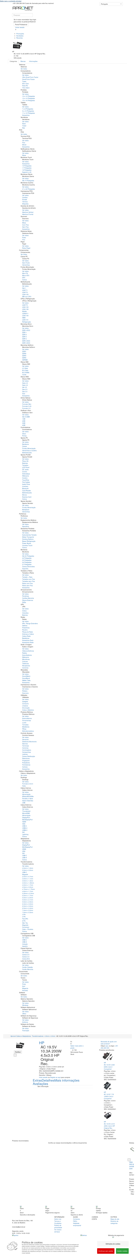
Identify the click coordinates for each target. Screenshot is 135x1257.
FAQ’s (75, 1221)
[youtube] (52, 1235)
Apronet (13, 1036)
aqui (106, 1046)
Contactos (76, 1219)
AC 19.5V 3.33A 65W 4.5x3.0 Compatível (109, 1067)
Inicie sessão (43, 1077)
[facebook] (55, 1235)
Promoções (20, 34)
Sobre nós (57, 1219)
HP (105, 1063)
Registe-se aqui (55, 1077)
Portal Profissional (21, 24)
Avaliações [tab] (40, 1083)
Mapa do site (115, 1219)
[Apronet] (67, 8)
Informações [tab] (33, 61)
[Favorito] (129, 1159)
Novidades (19, 36)
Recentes (19, 38)
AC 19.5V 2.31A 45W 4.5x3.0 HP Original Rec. (109, 1126)
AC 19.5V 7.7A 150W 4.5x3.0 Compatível (109, 1096)
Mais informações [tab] (66, 1080)
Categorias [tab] (13, 61)
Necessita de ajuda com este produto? (109, 1043)
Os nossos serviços (57, 1231)
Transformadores (37, 1036)
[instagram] (53, 1235)
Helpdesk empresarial (77, 1224)
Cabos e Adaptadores (23, 1036)
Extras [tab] (37, 1080)
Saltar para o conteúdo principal (10, 1)
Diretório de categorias (114, 1222)
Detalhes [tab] (48, 1080)
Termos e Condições (57, 1222)
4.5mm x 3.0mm (50, 1036)
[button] (111, 4)
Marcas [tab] (23, 61)
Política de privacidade (58, 1226)
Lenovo (131, 1162)
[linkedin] (56, 1235)
